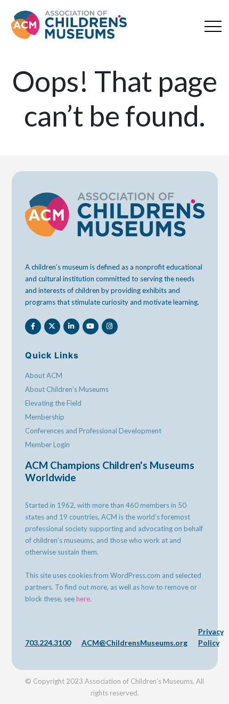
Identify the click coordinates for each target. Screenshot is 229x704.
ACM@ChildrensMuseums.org (134, 642)
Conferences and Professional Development (93, 430)
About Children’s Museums (67, 389)
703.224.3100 (48, 642)
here (83, 598)
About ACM (43, 375)
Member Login (47, 444)
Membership (44, 417)
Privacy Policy (211, 637)
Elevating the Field (53, 403)
